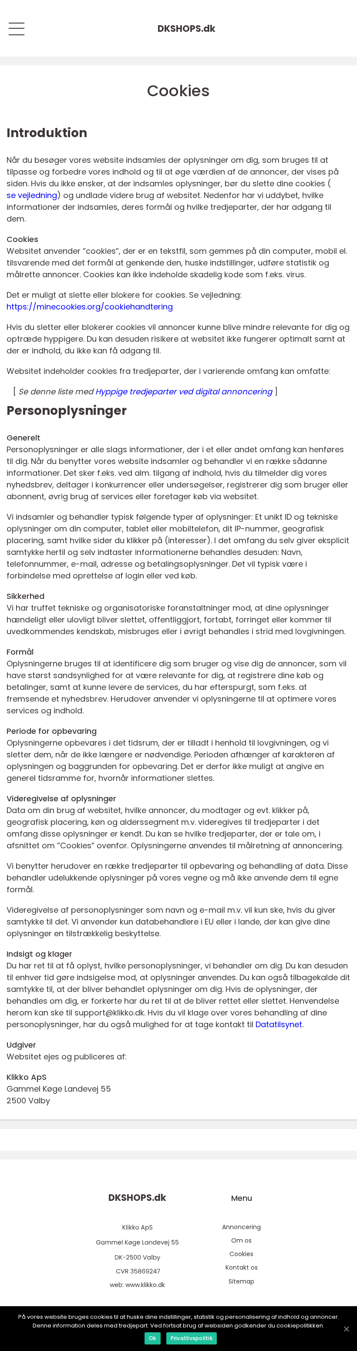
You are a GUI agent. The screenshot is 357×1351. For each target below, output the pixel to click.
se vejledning (32, 195)
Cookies (241, 1254)
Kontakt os (242, 1267)
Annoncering (241, 1227)
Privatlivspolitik (191, 1338)
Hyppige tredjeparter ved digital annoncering (183, 391)
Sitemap (241, 1281)
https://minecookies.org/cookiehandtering (90, 306)
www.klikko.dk (145, 1284)
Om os (241, 1240)
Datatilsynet (279, 1024)
